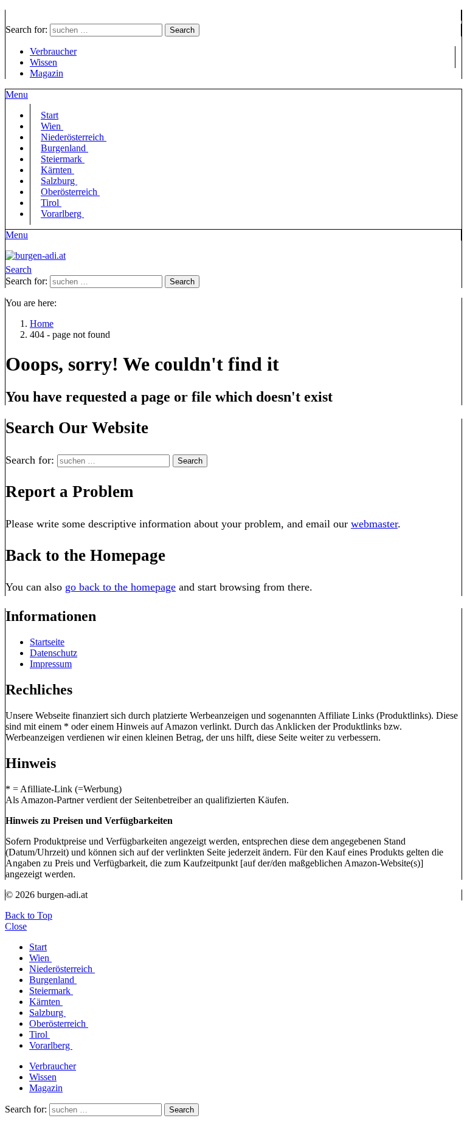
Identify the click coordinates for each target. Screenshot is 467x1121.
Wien (40, 958)
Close (16, 926)
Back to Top (28, 915)
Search (182, 30)
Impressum (51, 664)
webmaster (374, 524)
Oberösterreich (70, 192)
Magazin (46, 73)
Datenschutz (53, 653)
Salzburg (47, 1012)
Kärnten (46, 1001)
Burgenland (53, 980)
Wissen (43, 62)
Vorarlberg (62, 213)
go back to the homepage (120, 587)
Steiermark (51, 991)
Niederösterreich (62, 969)
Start (38, 947)
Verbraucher (53, 51)
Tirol (39, 1034)
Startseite (47, 642)
